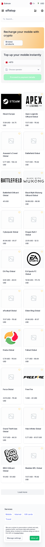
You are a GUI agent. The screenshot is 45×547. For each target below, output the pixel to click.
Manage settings (14, 538)
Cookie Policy (18, 533)
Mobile (9, 514)
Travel (8, 519)
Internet (18, 514)
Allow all (34, 538)
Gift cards (28, 514)
